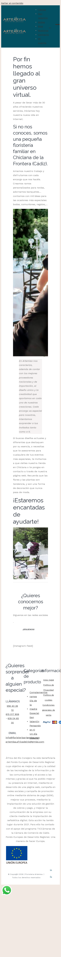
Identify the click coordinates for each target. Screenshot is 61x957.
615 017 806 (12, 714)
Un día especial (34, 735)
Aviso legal (48, 680)
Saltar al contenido (12, 3)
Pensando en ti (35, 727)
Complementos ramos (38, 694)
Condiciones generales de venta (48, 710)
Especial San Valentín (34, 717)
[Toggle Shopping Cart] (50, 26)
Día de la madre (33, 704)
